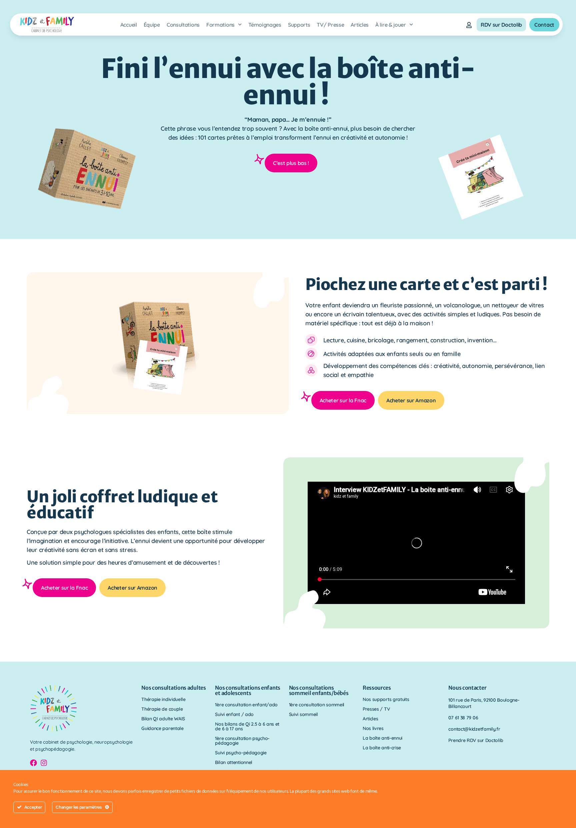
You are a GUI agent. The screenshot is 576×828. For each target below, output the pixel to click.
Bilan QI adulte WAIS (163, 719)
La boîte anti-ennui (382, 738)
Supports (299, 24)
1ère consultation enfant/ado (246, 705)
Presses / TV (376, 709)
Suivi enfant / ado (234, 714)
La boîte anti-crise (382, 748)
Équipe (152, 24)
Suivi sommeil (303, 714)
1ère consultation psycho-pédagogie (242, 740)
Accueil (128, 24)
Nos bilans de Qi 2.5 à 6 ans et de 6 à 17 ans (247, 726)
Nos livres (373, 728)
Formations (220, 24)
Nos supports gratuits (386, 699)
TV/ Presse (330, 24)
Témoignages (264, 24)
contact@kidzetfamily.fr (474, 729)
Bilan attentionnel (233, 762)
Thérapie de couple (162, 709)
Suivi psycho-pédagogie (240, 753)
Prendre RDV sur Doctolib (475, 740)
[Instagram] (43, 762)
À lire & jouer (390, 24)
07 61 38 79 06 (463, 718)
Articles (360, 24)
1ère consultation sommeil (317, 705)
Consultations (183, 24)
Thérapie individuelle (163, 699)
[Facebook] (33, 762)
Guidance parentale (162, 728)
